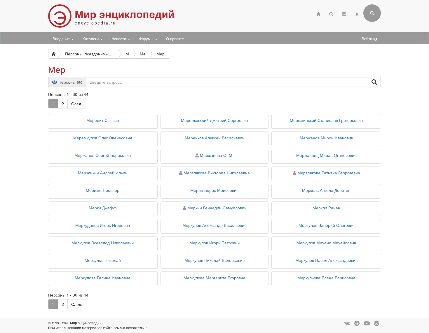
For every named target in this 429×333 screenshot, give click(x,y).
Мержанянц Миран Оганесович (326, 155)
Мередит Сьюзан (102, 120)
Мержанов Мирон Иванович (326, 138)
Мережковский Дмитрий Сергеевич (214, 120)
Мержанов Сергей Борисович (102, 155)
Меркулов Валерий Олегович (326, 225)
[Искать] (374, 82)
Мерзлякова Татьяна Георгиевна (328, 173)
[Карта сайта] (356, 13)
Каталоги (91, 38)
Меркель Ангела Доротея (326, 190)
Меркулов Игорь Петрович (214, 243)
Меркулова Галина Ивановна (102, 278)
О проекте (175, 38)
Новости (119, 38)
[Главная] (318, 13)
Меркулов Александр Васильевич (214, 225)
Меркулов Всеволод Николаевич (103, 243)
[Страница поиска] (331, 13)
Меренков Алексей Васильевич (214, 138)
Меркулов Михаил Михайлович (326, 243)
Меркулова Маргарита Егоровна (214, 278)
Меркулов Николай (103, 260)
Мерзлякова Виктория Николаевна (217, 173)
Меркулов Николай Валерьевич (214, 260)
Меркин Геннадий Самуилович (216, 208)
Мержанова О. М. (216, 155)
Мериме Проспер (102, 190)
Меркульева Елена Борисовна (326, 278)
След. (76, 103)
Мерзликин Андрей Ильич (102, 173)
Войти (367, 38)
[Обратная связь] (344, 13)
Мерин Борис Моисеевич (214, 190)
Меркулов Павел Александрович (326, 260)
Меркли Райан (326, 208)
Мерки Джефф (103, 208)
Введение (62, 38)
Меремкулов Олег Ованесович (102, 138)
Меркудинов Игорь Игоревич (102, 225)
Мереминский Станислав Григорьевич (326, 120)
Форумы (146, 38)
